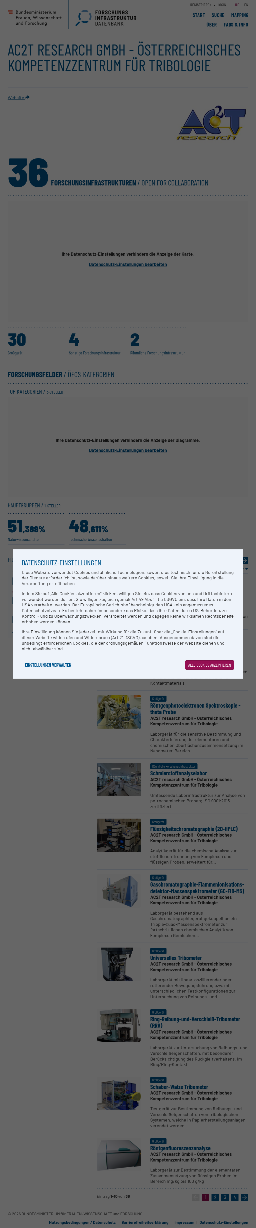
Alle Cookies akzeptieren (209, 665)
